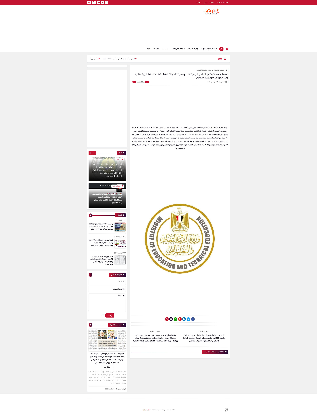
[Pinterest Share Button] (184, 319)
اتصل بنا (199, 2)
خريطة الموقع (209, 2)
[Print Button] (167, 319)
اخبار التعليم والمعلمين (203, 70)
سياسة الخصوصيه (222, 2)
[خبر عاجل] (211, 11)
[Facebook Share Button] (193, 319)
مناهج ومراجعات (178, 49)
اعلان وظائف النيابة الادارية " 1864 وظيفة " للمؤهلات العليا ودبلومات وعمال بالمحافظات (101, 242)
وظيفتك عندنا (193, 49)
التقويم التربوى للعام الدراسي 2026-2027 (134, 59)
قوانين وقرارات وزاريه (209, 49)
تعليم (149, 49)
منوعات (166, 49)
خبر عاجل (121, 389)
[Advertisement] (132, 25)
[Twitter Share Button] (188, 319)
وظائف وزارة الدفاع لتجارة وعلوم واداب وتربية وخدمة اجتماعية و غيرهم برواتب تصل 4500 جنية (101, 226)
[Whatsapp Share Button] (175, 319)
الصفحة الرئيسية (219, 70)
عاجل (157, 49)
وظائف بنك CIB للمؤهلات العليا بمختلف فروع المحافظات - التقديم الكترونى (109, 200)
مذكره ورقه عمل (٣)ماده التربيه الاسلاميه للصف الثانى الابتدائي (90, 59)
